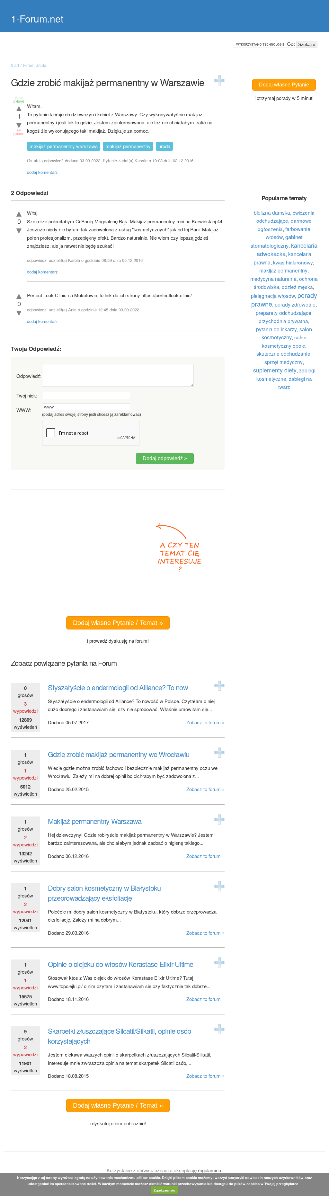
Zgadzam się (164, 1190)
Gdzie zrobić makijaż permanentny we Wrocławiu (118, 754)
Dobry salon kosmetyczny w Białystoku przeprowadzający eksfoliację (104, 893)
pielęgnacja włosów (273, 295)
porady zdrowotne (295, 304)
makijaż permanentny (128, 146)
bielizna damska (272, 212)
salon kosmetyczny (287, 333)
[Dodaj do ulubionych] (219, 80)
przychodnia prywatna (283, 320)
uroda (164, 146)
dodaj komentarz (42, 172)
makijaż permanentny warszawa (64, 146)
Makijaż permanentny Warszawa (94, 821)
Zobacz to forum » (205, 722)
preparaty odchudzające (283, 313)
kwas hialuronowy (293, 262)
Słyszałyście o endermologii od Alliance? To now (118, 687)
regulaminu (209, 1170)
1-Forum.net (37, 18)
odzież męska (297, 286)
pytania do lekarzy (276, 329)
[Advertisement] (79, 549)
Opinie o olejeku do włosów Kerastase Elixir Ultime (120, 964)
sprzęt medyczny (283, 361)
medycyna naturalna (273, 278)
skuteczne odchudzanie (283, 353)
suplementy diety (275, 370)
